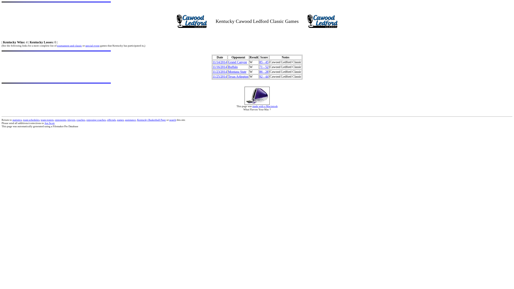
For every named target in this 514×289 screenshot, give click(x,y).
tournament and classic (69, 45)
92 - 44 (263, 76)
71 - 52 (263, 67)
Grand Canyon (237, 62)
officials (111, 119)
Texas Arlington (238, 76)
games (120, 119)
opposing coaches (96, 119)
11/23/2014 (220, 71)
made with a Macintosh (265, 106)
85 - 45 (263, 62)
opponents (60, 119)
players (71, 119)
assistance (130, 119)
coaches (80, 119)
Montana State (237, 71)
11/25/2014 (220, 76)
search (172, 119)
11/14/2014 (220, 62)
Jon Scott (50, 123)
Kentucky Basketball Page (151, 119)
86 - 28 (263, 71)
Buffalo (233, 67)
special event (92, 45)
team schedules (31, 119)
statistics (17, 119)
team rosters (47, 119)
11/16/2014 (220, 67)
